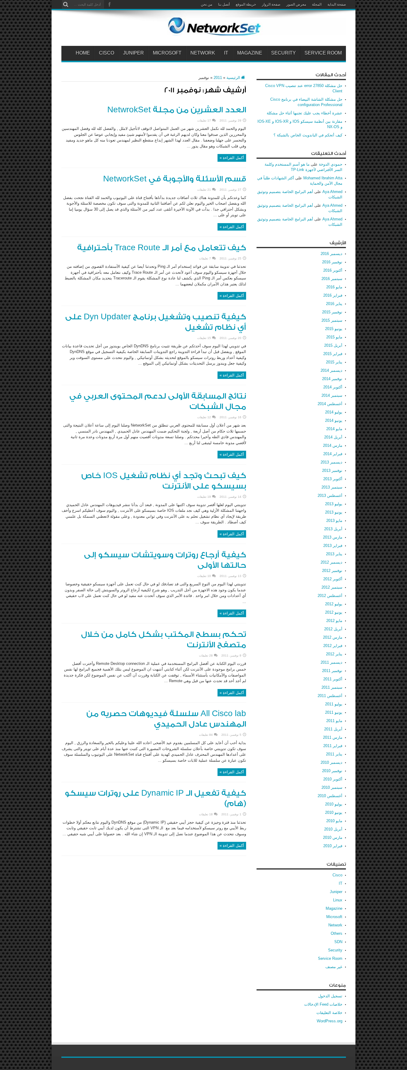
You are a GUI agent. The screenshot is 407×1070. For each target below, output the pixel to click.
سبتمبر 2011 (331, 687)
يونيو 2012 (333, 612)
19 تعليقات (204, 496)
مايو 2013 (334, 520)
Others (336, 933)
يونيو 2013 (333, 512)
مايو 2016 (334, 287)
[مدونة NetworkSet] (256, 31)
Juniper (133, 53)
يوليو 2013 (333, 504)
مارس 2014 (332, 445)
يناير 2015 (334, 362)
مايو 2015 (334, 337)
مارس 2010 (332, 837)
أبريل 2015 (333, 345)
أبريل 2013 (333, 529)
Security (283, 53)
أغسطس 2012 (330, 595)
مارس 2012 (332, 637)
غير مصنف (333, 967)
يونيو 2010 (333, 812)
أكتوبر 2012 (332, 579)
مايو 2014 (334, 429)
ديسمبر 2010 (331, 762)
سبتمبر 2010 (331, 787)
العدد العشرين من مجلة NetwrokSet (176, 109)
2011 (218, 77)
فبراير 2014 (332, 454)
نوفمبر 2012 (332, 570)
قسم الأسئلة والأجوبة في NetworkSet (174, 179)
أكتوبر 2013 (332, 479)
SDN (338, 942)
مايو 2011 (334, 720)
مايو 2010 (334, 821)
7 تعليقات (205, 258)
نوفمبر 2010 (332, 771)
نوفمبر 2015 (332, 312)
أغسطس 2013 (330, 495)
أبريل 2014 (333, 437)
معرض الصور (296, 4)
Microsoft (167, 53)
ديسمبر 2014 (331, 370)
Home (83, 53)
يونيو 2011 (333, 712)
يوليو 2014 (333, 412)
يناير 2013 (334, 554)
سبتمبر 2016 (331, 278)
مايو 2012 (334, 620)
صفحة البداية (336, 4)
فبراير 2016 (332, 295)
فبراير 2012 (332, 645)
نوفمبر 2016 (332, 262)
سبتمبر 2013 (331, 487)
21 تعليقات (204, 189)
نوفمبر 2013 (332, 470)
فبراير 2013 (332, 545)
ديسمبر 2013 (331, 462)
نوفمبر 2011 (332, 670)
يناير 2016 (334, 303)
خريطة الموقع (246, 4)
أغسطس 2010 (330, 796)
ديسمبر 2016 (331, 253)
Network (202, 53)
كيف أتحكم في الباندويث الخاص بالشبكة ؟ (308, 135)
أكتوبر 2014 (332, 387)
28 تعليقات (206, 655)
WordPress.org (329, 1021)
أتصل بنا (224, 4)
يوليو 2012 (333, 604)
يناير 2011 (334, 754)
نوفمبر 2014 (332, 379)
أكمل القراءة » (232, 157)
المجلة (316, 4)
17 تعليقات (204, 120)
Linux (337, 900)
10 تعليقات (204, 576)
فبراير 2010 (332, 846)
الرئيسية (233, 77)
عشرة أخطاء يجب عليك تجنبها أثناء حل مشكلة (304, 113)
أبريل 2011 (333, 729)
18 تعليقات (206, 814)
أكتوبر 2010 (332, 779)
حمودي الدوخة (330, 164)
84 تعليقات (206, 734)
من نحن (206, 4)
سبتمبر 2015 (331, 320)
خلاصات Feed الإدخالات (323, 1004)
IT (226, 53)
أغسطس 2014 (330, 404)
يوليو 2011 (333, 704)
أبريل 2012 (333, 629)
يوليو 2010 (333, 804)
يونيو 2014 (333, 420)
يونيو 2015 (333, 328)
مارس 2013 (332, 537)
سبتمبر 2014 (331, 395)
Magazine (249, 53)
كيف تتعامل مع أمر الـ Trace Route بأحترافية (161, 247)
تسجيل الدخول (330, 996)
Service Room (323, 53)
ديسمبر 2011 (331, 662)
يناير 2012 (334, 654)
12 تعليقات (204, 417)
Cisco (106, 53)
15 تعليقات (204, 338)
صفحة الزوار (271, 4)
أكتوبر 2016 (332, 270)
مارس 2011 (332, 737)
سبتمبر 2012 (331, 587)
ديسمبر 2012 (331, 562)
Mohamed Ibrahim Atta (322, 178)
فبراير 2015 (332, 354)
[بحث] (65, 4)
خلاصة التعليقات (329, 1012)
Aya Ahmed (332, 191)
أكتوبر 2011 (332, 679)
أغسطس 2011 (330, 695)
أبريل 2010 (333, 829)
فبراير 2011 (332, 746)
